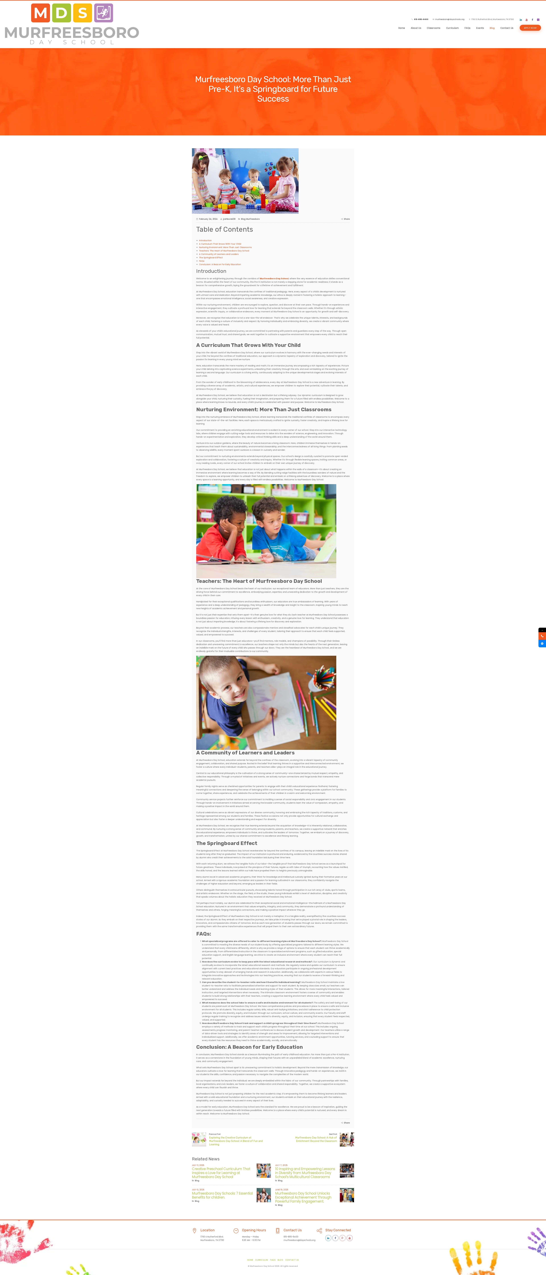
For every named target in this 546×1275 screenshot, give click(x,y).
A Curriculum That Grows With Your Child (220, 243)
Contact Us (506, 28)
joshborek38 (229, 219)
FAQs (467, 28)
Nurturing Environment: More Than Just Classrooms (225, 247)
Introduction (205, 240)
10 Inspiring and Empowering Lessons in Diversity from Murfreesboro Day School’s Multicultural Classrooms (305, 1172)
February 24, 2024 (208, 219)
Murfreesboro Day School (274, 278)
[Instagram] (538, 19)
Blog (492, 28)
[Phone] (542, 636)
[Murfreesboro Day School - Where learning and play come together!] (72, 23)
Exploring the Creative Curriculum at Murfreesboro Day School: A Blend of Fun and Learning (236, 1141)
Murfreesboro (253, 219)
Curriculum (452, 28)
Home (401, 28)
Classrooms (433, 28)
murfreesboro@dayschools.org (450, 19)
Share (347, 219)
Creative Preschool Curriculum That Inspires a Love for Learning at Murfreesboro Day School (221, 1172)
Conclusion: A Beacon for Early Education (220, 264)
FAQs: (202, 261)
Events (480, 28)
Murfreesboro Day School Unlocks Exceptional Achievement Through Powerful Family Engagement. (303, 1197)
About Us (416, 28)
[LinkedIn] (521, 19)
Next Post (333, 1134)
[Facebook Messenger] (542, 643)
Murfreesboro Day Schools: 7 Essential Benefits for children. (222, 1195)
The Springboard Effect (211, 257)
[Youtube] (527, 19)
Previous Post (215, 1134)
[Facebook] (532, 19)
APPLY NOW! (530, 27)
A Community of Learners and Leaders (219, 254)
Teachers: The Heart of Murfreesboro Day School (224, 250)
